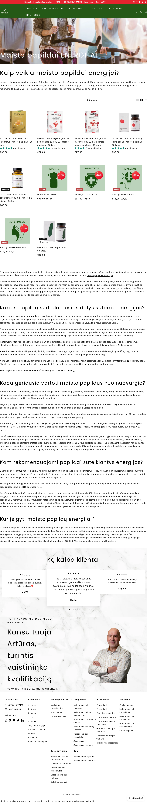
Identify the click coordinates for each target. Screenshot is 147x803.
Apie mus (32, 705)
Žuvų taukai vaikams (83, 745)
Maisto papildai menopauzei (58, 769)
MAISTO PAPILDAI (52, 8)
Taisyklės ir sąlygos (37, 725)
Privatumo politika (36, 729)
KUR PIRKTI (97, 8)
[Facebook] (10, 720)
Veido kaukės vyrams (84, 756)
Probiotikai (101, 705)
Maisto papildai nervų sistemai (84, 728)
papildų (49, 2)
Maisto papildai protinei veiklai (85, 721)
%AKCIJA (31, 8)
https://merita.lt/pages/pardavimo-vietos (20, 538)
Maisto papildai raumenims (126, 718)
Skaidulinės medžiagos (107, 743)
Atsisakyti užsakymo (37, 742)
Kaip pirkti (32, 713)
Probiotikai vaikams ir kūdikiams (106, 723)
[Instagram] (6, 720)
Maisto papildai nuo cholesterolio (60, 758)
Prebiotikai (101, 709)
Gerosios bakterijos (105, 713)
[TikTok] (18, 720)
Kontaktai (32, 709)
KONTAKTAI (116, 8)
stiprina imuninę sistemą (47, 295)
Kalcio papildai (126, 731)
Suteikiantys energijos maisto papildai (73, 288)
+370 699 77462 (62, 2)
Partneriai (32, 738)
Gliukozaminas (126, 705)
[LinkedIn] (22, 720)
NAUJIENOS (33, 15)
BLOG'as (32, 721)
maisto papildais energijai (100, 275)
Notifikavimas (57, 712)
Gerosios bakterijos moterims (105, 730)
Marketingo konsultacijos (57, 706)
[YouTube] (14, 720)
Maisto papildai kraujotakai (81, 735)
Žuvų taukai (79, 741)
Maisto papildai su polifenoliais (82, 713)
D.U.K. (31, 717)
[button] (6, 148)
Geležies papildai (59, 782)
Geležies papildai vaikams (59, 776)
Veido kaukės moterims (85, 760)
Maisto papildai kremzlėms (126, 710)
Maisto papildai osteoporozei (126, 725)
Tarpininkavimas (58, 716)
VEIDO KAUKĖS (77, 8)
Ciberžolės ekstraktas (61, 764)
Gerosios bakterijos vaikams (105, 737)
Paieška (31, 733)
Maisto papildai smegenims (81, 706)
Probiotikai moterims (106, 717)
